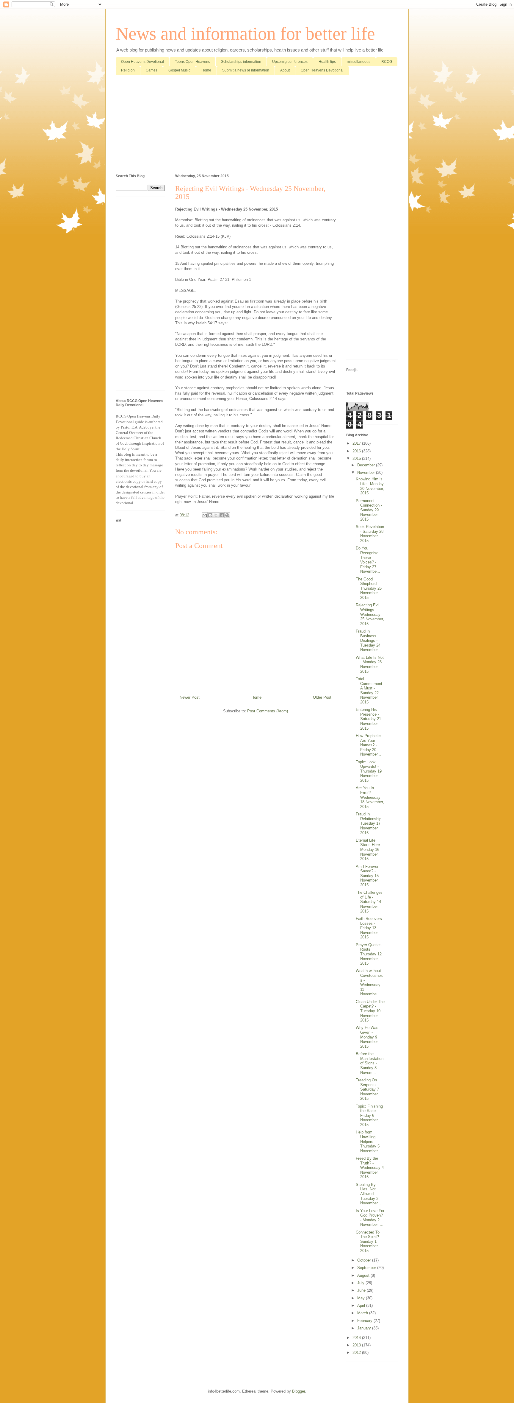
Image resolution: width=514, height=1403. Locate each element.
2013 (357, 1345)
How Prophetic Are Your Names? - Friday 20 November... (368, 745)
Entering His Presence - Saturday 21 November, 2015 (368, 718)
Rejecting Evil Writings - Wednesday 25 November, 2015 (370, 614)
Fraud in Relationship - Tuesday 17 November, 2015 (370, 823)
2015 (357, 458)
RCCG (386, 62)
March (363, 1313)
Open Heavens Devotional (142, 62)
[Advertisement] (257, 125)
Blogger (298, 1391)
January (364, 1328)
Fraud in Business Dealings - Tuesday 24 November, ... (369, 640)
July (361, 1283)
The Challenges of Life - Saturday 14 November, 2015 (369, 901)
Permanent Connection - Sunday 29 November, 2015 (369, 510)
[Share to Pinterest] (227, 515)
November (366, 472)
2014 (357, 1337)
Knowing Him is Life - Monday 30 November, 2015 (370, 486)
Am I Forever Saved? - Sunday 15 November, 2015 (367, 875)
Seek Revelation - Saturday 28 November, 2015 (370, 533)
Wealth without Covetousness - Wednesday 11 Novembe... (369, 982)
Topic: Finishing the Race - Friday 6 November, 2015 (369, 1115)
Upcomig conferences (290, 62)
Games (151, 70)
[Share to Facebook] (222, 515)
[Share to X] (216, 515)
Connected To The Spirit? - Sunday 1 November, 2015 (368, 1241)
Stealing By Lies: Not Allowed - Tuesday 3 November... (368, 1193)
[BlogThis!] (210, 515)
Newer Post (190, 697)
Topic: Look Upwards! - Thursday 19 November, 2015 (369, 771)
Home (206, 70)
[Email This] (205, 515)
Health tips (327, 62)
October (364, 1260)
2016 (357, 451)
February (365, 1320)
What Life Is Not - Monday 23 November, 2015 (370, 664)
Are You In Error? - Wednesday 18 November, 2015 (370, 797)
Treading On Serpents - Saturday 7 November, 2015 (367, 1089)
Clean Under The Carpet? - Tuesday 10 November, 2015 (370, 1010)
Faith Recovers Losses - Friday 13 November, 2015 (369, 927)
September (367, 1267)
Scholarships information (241, 62)
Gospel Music (179, 70)
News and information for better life (245, 33)
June (362, 1290)
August (364, 1275)
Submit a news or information (245, 70)
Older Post (322, 697)
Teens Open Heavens (192, 62)
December (366, 465)
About (285, 70)
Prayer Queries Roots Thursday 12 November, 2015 (369, 954)
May (361, 1298)
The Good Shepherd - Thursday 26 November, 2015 (369, 588)
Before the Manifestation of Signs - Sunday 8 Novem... (369, 1063)
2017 (357, 443)
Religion (128, 70)
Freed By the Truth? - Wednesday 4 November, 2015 (370, 1167)
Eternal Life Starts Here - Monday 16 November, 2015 (369, 849)
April (361, 1305)
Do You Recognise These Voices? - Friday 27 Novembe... (368, 560)
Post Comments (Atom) (267, 711)
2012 (357, 1352)
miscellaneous (358, 62)
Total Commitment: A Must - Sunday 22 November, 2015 (369, 690)
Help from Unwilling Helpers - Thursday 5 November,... (369, 1141)
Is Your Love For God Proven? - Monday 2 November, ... (370, 1218)
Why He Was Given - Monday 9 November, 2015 (367, 1036)
